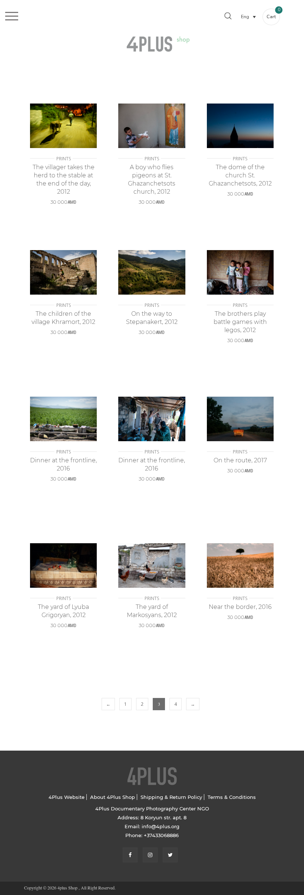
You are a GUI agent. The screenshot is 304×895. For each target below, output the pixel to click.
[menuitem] (248, 16)
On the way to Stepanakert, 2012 (152, 317)
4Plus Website (67, 797)
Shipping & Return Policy (171, 797)
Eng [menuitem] (245, 16)
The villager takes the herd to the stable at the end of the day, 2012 (64, 179)
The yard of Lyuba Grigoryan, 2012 (63, 611)
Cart (273, 14)
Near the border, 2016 (240, 606)
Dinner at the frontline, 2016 (63, 464)
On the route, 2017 (240, 460)
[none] (248, 16)
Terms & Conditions (232, 797)
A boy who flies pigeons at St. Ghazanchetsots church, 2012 (151, 179)
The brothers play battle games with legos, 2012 (240, 322)
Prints (63, 158)
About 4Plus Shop (112, 797)
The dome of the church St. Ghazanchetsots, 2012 (240, 175)
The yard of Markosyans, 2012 (152, 611)
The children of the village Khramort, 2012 (63, 317)
